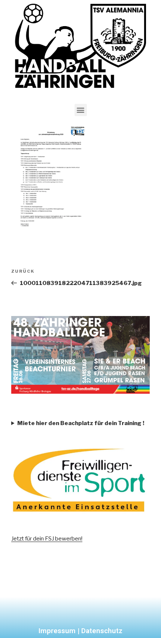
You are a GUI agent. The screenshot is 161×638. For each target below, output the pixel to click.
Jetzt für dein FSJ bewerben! (46, 538)
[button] (81, 110)
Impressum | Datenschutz (80, 630)
